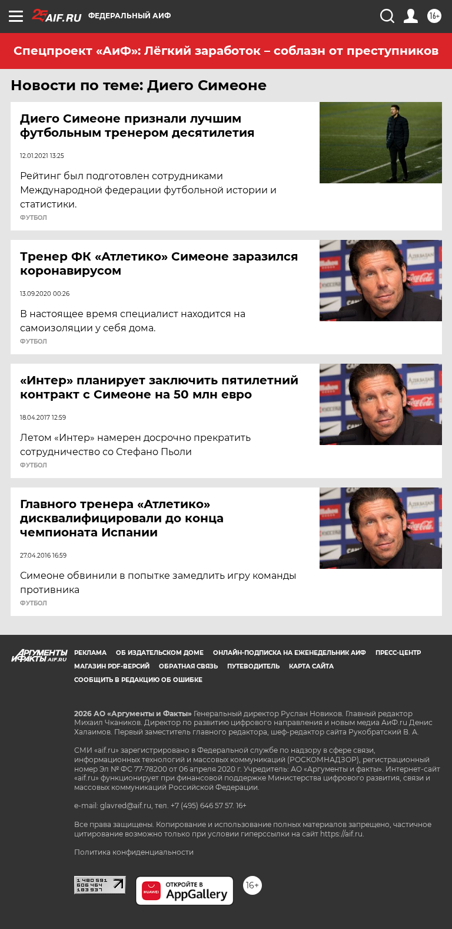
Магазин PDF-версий (111, 666)
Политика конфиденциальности (134, 852)
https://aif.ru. (342, 833)
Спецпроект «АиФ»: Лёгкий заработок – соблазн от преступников (226, 51)
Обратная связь (188, 666)
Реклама (90, 653)
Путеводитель (253, 666)
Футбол (33, 218)
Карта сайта (311, 666)
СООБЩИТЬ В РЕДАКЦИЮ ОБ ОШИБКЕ (138, 680)
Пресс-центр (398, 653)
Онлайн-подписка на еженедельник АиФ (289, 653)
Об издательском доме (160, 653)
